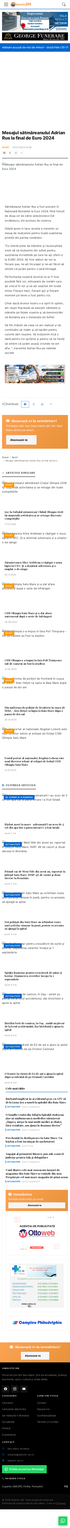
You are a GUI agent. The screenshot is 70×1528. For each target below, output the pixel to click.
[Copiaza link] (21, 153)
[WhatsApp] (16, 153)
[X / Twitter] (10, 153)
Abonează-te (19, 440)
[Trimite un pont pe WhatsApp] (62, 1520)
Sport (6, 147)
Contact (41, 1402)
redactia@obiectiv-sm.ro (20, 1454)
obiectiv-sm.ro (15, 1460)
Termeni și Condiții (47, 1421)
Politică (6, 1428)
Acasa (5, 457)
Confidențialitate (46, 1415)
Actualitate (8, 1421)
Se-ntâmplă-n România (15, 1415)
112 (66, 1486)
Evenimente (9, 1434)
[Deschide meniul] (6, 4)
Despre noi (43, 1409)
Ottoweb (60, 1503)
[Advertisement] (35, 88)
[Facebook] (4, 153)
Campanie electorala (14, 1409)
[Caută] (64, 4)
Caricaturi (7, 1402)
